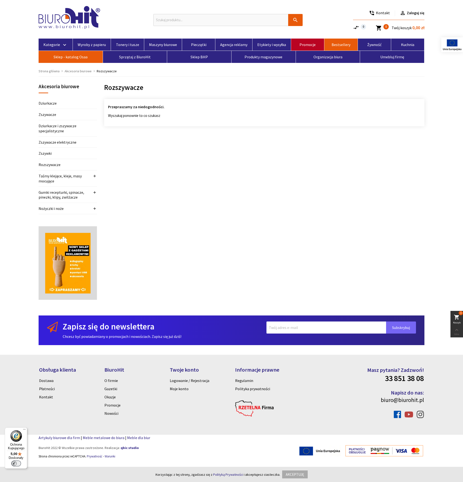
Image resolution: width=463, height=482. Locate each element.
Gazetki (110, 388)
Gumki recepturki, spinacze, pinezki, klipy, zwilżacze (61, 195)
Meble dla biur (138, 437)
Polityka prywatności (252, 388)
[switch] (16, 463)
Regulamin (244, 380)
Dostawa (46, 380)
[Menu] (24, 430)
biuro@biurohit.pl (402, 400)
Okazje (110, 397)
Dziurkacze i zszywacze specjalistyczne (57, 128)
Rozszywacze (50, 164)
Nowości (111, 413)
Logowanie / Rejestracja (189, 380)
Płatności (47, 388)
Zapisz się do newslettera (108, 326)
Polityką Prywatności (228, 474)
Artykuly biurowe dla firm (59, 437)
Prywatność (94, 456)
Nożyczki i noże (51, 208)
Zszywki (45, 153)
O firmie (111, 380)
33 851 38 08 (404, 378)
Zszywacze (47, 114)
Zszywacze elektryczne (57, 142)
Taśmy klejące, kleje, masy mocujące (60, 178)
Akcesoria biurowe (59, 87)
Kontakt (46, 397)
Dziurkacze (48, 103)
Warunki (110, 456)
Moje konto (179, 388)
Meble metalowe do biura (103, 437)
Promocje (112, 405)
